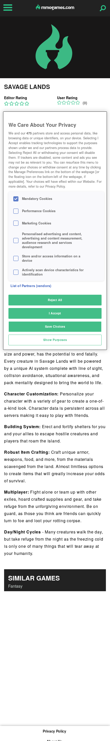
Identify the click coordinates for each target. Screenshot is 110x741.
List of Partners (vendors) (30, 285)
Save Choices (55, 326)
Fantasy (15, 586)
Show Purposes (55, 340)
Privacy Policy (54, 731)
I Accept (55, 313)
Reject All (55, 300)
